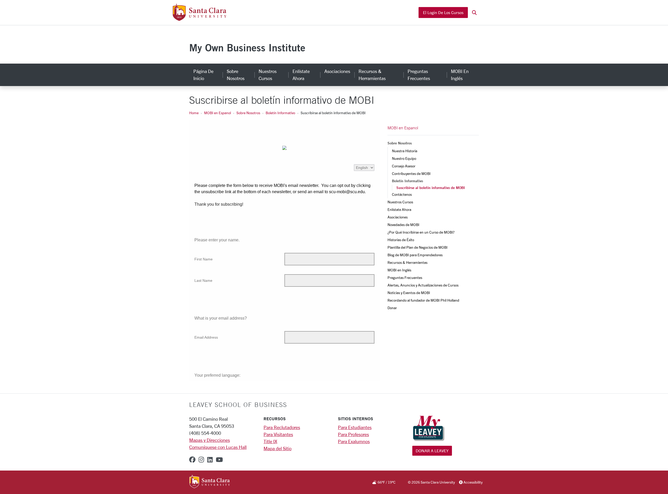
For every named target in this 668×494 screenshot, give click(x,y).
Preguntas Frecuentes (419, 75)
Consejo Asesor (403, 166)
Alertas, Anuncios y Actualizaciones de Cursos (422, 285)
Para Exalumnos (354, 441)
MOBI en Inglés (460, 75)
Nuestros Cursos (268, 75)
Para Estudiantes (355, 427)
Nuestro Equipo (404, 158)
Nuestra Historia (404, 151)
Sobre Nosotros (235, 75)
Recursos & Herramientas (372, 75)
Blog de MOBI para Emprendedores (415, 255)
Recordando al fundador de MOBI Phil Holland (423, 300)
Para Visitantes (278, 434)
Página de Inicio (203, 75)
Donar (392, 308)
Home (194, 113)
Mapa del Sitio (277, 448)
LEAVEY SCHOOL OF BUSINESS (238, 404)
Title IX (270, 441)
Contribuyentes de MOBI (411, 173)
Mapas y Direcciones (209, 440)
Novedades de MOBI (403, 224)
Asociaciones (337, 71)
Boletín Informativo (280, 113)
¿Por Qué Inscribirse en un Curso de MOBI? (421, 232)
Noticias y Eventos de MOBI (408, 292)
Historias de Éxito (400, 239)
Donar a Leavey (432, 450)
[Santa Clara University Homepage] (199, 18)
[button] (474, 12)
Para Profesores (353, 434)
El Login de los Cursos (443, 12)
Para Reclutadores (282, 427)
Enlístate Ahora (301, 75)
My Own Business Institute (247, 47)
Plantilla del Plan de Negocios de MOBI (417, 247)
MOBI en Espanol (217, 113)
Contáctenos (402, 194)
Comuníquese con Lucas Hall (218, 447)
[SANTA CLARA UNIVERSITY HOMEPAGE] (209, 482)
